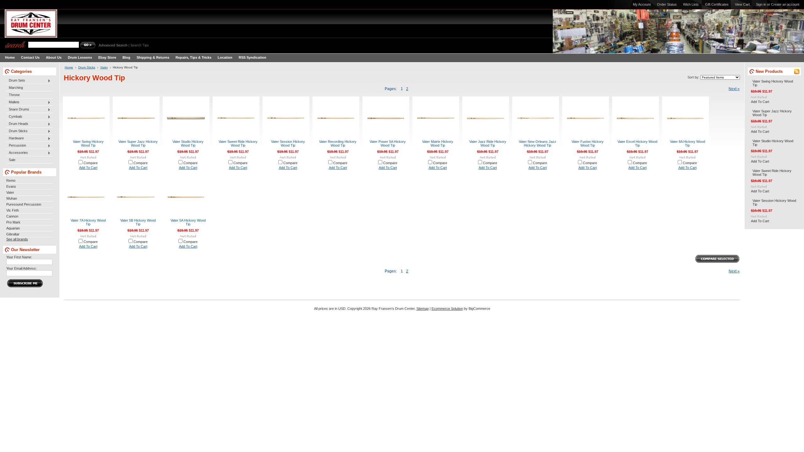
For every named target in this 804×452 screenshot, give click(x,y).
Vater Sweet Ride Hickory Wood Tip (238, 143)
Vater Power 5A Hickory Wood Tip (388, 143)
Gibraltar (12, 234)
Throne (14, 95)
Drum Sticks (17, 131)
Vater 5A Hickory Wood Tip (188, 222)
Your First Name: (19, 257)
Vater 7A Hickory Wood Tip (88, 222)
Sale (12, 160)
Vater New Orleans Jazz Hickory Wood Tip (537, 143)
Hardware (15, 138)
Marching (16, 87)
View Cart (742, 4)
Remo (10, 180)
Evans (11, 186)
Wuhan (11, 198)
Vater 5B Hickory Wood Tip (138, 222)
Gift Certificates (717, 4)
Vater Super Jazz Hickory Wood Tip (138, 143)
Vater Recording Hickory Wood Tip (337, 143)
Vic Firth (12, 210)
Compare (91, 163)
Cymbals (14, 117)
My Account (642, 4)
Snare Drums (17, 109)
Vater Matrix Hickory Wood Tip (437, 143)
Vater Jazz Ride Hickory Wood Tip (487, 143)
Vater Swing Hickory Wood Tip (88, 143)
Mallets (12, 102)
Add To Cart (88, 168)
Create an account (785, 4)
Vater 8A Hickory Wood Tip (687, 143)
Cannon (12, 216)
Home (69, 67)
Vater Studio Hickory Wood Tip (188, 143)
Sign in (761, 4)
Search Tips (139, 45)
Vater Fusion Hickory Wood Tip (588, 143)
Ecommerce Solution (447, 308)
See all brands (17, 239)
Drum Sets (15, 80)
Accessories (17, 153)
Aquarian (13, 228)
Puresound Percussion (23, 204)
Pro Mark (13, 222)
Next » (734, 89)
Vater (10, 192)
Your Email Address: (21, 268)
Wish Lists (691, 4)
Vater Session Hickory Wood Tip (288, 143)
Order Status (667, 4)
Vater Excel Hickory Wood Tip (637, 143)
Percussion (16, 145)
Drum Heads (17, 124)
